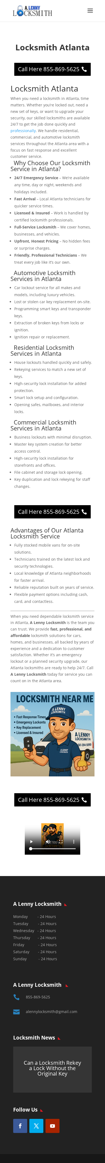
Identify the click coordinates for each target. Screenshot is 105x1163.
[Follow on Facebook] (20, 1126)
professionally (23, 130)
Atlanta (51, 279)
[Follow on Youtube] (53, 1126)
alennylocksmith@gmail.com (51, 1011)
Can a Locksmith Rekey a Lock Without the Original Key (52, 1068)
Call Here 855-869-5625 (48, 69)
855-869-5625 (38, 996)
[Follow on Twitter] (36, 1126)
